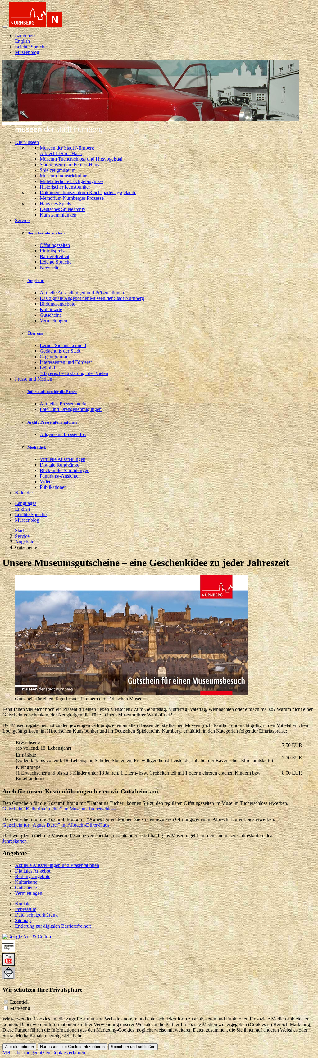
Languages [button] (25, 35)
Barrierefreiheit (54, 256)
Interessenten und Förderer (66, 362)
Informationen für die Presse (52, 391)
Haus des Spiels (55, 203)
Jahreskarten (14, 841)
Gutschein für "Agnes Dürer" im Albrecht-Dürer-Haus (55, 825)
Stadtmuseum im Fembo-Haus (69, 164)
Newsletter (50, 267)
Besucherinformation (46, 233)
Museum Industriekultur (63, 175)
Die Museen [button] (27, 142)
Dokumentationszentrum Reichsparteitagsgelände (88, 192)
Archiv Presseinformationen (52, 422)
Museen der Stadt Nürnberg (67, 147)
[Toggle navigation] (4, 27)
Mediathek (36, 447)
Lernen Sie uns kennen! (63, 345)
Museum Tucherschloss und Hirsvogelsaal (81, 159)
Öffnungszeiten (55, 245)
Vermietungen (53, 320)
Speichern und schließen (133, 1046)
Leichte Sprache (31, 46)
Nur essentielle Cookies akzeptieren (72, 1046)
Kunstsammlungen (58, 214)
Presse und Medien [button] (33, 379)
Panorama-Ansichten (60, 476)
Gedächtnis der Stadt (60, 351)
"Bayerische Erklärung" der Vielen (74, 373)
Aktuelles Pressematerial (64, 403)
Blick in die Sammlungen (64, 470)
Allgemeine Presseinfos (63, 434)
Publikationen (53, 487)
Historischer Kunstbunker (65, 187)
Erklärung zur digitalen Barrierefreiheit (53, 926)
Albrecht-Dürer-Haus (61, 153)
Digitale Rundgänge (59, 464)
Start (19, 530)
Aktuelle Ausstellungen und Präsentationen (82, 292)
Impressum (25, 909)
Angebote (35, 280)
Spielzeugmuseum (57, 170)
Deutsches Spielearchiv (62, 209)
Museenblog (27, 52)
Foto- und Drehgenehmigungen (71, 409)
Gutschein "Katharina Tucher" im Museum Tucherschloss (59, 808)
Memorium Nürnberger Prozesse (72, 198)
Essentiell (19, 1002)
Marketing (20, 1008)
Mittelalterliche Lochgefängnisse (71, 181)
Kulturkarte (51, 309)
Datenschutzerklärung (36, 914)
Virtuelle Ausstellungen (62, 459)
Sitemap (23, 920)
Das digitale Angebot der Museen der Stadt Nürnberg (92, 298)
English (22, 41)
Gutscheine (51, 315)
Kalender (24, 492)
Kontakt (23, 903)
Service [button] (22, 220)
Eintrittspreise (53, 250)
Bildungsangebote (57, 303)
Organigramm (53, 356)
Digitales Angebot (32, 870)
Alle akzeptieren (19, 1046)
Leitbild (47, 367)
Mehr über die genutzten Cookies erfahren (43, 1052)
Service (22, 536)
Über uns (35, 333)
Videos (46, 481)
